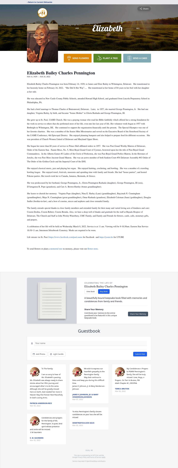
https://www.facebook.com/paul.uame (66, 237)
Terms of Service (95, 457)
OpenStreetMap (91, 461)
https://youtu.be (106, 237)
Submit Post (140, 354)
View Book (90, 291)
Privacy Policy (82, 457)
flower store (93, 248)
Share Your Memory (138, 314)
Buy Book (104, 291)
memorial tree (56, 248)
